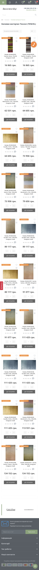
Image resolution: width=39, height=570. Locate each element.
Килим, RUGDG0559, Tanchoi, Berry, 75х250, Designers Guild (10, 56)
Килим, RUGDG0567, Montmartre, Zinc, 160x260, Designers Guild (10, 101)
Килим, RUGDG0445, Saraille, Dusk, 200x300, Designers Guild (10, 373)
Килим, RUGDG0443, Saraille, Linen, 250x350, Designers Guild (28, 328)
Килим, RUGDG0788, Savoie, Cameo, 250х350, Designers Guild (10, 464)
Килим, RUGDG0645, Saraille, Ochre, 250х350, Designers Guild (10, 418)
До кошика (10, 74)
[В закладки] (16, 38)
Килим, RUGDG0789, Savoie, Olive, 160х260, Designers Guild (10, 192)
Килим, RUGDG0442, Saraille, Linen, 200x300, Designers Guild (10, 237)
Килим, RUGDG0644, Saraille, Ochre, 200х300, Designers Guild (10, 282)
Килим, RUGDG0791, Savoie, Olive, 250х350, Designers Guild (28, 464)
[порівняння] (16, 41)
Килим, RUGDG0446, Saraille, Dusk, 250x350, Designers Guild (28, 373)
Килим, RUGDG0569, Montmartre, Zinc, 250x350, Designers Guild (28, 418)
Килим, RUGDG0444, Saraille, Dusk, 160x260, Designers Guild (28, 237)
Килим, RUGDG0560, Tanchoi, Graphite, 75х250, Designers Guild (28, 56)
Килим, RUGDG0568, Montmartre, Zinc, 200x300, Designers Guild (28, 192)
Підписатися (31, 532)
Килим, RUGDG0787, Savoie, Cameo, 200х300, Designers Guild (28, 282)
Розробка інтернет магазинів (12, 561)
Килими (7, 20)
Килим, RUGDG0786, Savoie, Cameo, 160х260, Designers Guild (28, 146)
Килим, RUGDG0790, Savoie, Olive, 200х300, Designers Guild (10, 328)
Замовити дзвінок (31, 10)
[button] (16, 2)
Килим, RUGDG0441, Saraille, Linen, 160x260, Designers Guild (28, 101)
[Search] (36, 15)
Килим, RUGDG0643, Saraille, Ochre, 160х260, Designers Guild (10, 146)
